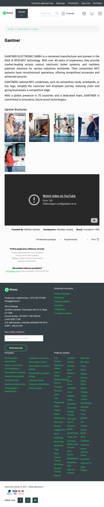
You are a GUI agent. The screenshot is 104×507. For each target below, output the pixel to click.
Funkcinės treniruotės (15, 384)
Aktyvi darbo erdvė (37, 362)
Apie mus (86, 3)
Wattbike (71, 388)
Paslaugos (59, 297)
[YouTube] (35, 500)
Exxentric (85, 459)
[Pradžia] (12, 293)
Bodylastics (72, 458)
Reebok (70, 396)
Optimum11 (86, 463)
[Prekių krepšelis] (92, 13)
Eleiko (57, 414)
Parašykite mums (13, 271)
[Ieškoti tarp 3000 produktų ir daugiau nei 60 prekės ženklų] (57, 13)
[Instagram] (27, 500)
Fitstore (70, 366)
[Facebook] (20, 500)
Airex (56, 394)
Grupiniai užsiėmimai (39, 384)
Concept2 (58, 422)
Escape (57, 426)
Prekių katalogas (62, 293)
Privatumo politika (63, 313)
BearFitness (73, 433)
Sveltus (84, 426)
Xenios (70, 362)
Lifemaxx (85, 445)
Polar (83, 366)
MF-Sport (85, 362)
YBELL (70, 400)
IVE (82, 422)
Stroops (84, 392)
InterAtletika (86, 403)
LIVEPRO (85, 441)
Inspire (57, 410)
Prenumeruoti (16, 348)
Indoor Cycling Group (84, 451)
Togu (56, 449)
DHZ (83, 437)
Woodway (59, 464)
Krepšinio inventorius (39, 358)
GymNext (71, 403)
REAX (83, 370)
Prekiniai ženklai (62, 301)
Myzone (58, 390)
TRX (56, 398)
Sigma (84, 388)
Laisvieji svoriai (36, 380)
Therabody (59, 402)
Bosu (56, 453)
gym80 (84, 418)
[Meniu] (100, 13)
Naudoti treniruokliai (14, 376)
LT (84, 13)
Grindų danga (35, 388)
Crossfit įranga (12, 380)
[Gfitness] (8, 13)
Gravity (57, 475)
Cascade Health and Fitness (72, 444)
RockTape (59, 441)
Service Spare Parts (84, 380)
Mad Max (85, 358)
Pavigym (58, 386)
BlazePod (58, 445)
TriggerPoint (60, 430)
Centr (56, 406)
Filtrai (93, 240)
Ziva (69, 392)
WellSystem (59, 418)
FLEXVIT (71, 358)
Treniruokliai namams (15, 372)
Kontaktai (97, 3)
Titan (83, 414)
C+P (69, 377)
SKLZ (56, 433)
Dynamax (72, 407)
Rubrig (84, 373)
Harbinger (58, 437)
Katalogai (60, 3)
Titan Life (72, 437)
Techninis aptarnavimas (42, 3)
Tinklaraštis (73, 3)
